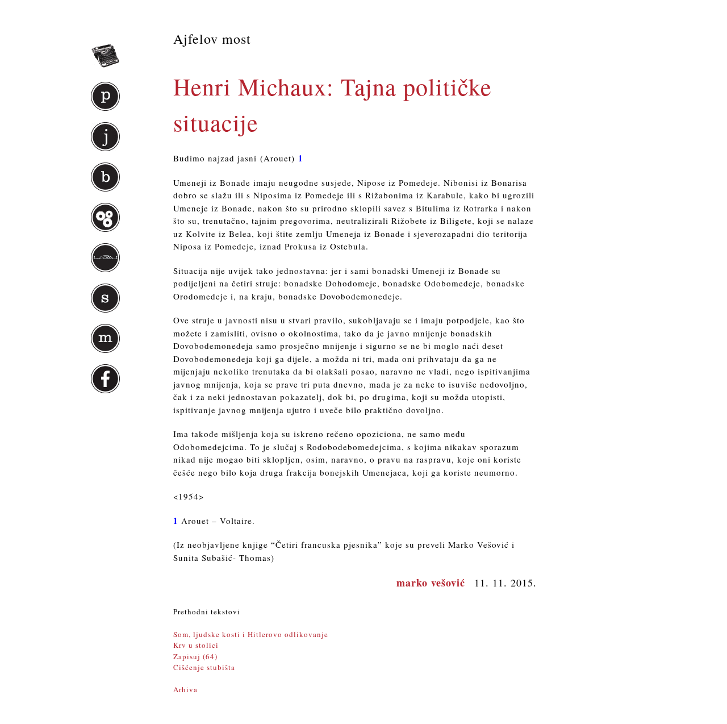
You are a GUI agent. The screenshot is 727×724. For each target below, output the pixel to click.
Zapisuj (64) (195, 656)
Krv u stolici (196, 645)
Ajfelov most (212, 39)
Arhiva (185, 689)
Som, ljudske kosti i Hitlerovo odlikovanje (250, 634)
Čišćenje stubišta (204, 667)
